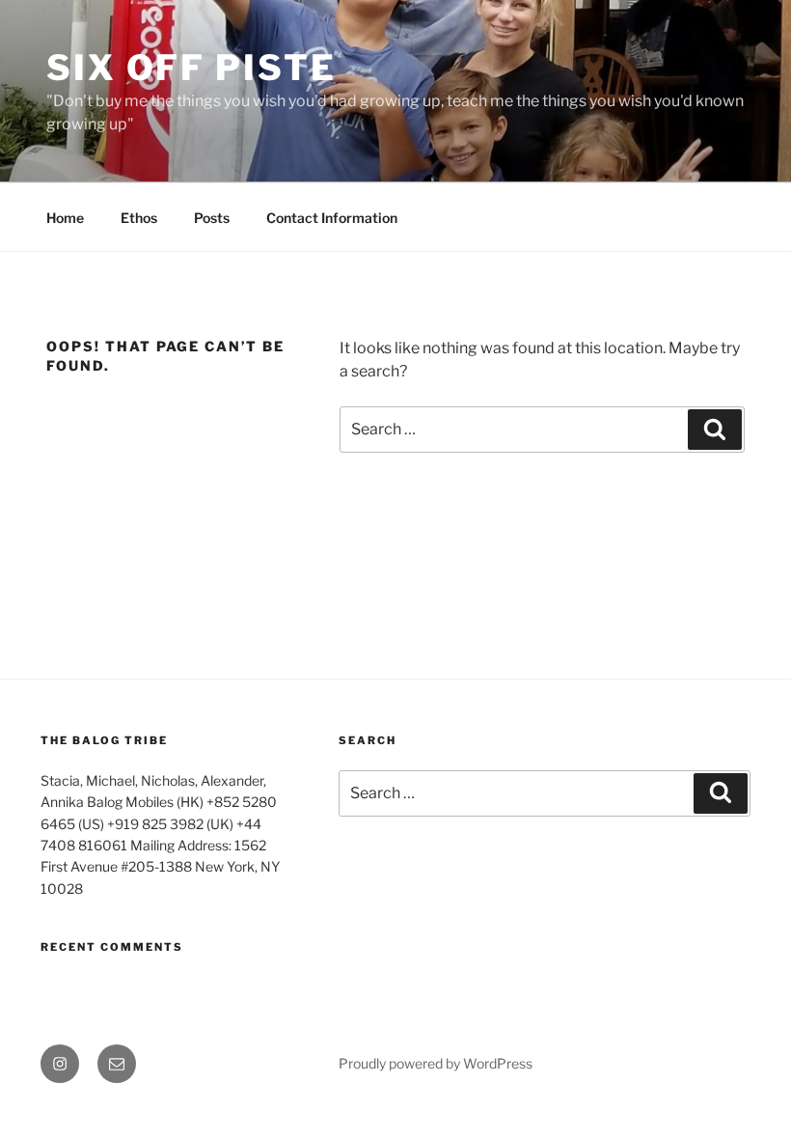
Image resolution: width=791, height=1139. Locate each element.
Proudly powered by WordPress (435, 1063)
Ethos (139, 217)
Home (65, 217)
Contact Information (331, 217)
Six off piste (191, 67)
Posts (212, 217)
